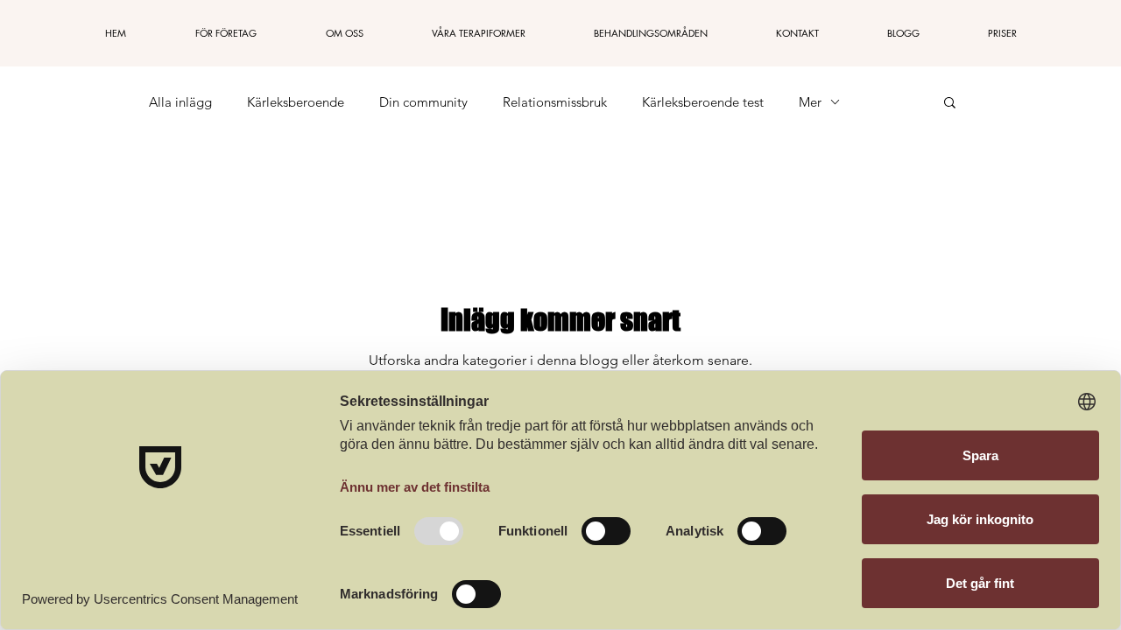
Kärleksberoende (295, 102)
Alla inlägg (180, 102)
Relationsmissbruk (555, 102)
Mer (810, 102)
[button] (949, 103)
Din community (423, 102)
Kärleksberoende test (703, 102)
